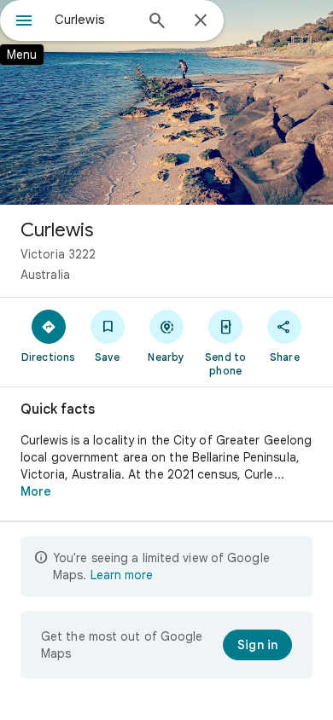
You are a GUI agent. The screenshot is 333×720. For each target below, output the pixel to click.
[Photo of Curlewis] (166, 102)
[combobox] (94, 19)
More (35, 491)
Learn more (122, 575)
